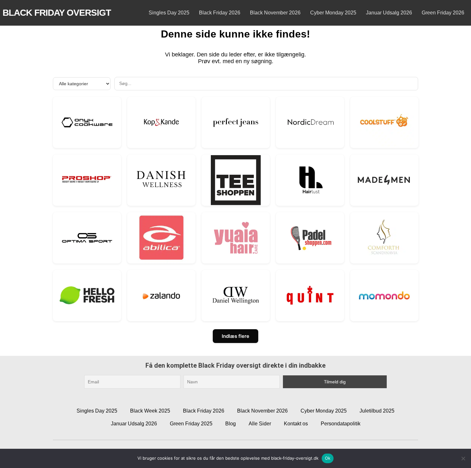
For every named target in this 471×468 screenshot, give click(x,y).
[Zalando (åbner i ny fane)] (161, 295)
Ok (328, 458)
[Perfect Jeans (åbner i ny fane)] (235, 122)
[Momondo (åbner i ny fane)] (384, 295)
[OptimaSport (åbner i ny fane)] (87, 237)
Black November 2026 (275, 12)
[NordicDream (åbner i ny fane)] (310, 122)
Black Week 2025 (150, 411)
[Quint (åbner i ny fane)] (310, 295)
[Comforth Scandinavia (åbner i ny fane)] (384, 237)
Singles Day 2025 (169, 12)
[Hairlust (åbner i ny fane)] (310, 180)
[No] (463, 458)
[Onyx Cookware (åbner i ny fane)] (87, 122)
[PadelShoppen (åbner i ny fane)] (310, 237)
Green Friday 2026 (443, 12)
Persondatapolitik (340, 423)
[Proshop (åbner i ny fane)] (87, 180)
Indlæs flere (235, 336)
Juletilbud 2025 (376, 411)
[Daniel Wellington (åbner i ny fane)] (235, 295)
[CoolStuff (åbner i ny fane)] (384, 122)
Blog (230, 423)
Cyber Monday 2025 (333, 12)
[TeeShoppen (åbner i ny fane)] (235, 180)
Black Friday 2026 (219, 12)
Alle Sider (260, 423)
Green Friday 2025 (191, 423)
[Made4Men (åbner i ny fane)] (384, 180)
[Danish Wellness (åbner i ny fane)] (161, 180)
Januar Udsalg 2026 (389, 12)
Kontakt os (296, 423)
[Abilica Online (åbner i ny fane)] (161, 237)
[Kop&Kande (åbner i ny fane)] (161, 122)
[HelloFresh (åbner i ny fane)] (87, 295)
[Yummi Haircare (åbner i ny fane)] (235, 237)
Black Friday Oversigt (57, 13)
